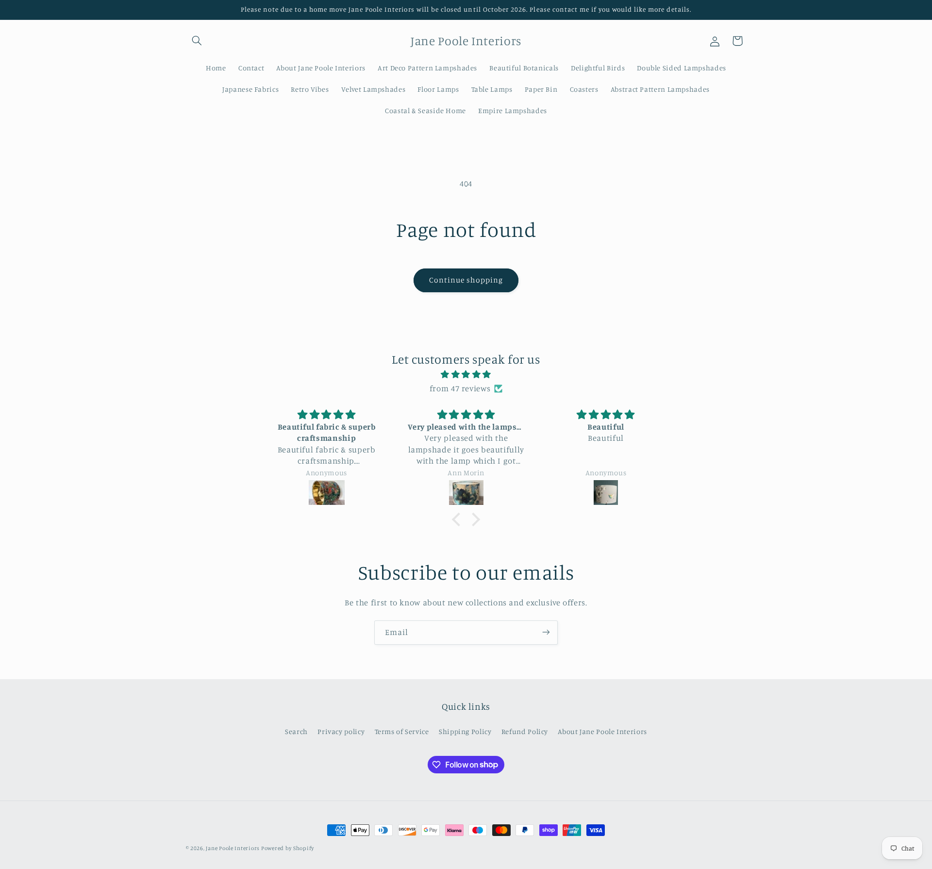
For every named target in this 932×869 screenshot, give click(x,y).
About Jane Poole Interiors (602, 731)
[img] (466, 375)
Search (296, 731)
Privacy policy (341, 731)
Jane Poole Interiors (233, 848)
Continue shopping (466, 279)
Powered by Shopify (287, 848)
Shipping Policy (465, 731)
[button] (197, 41)
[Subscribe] (546, 632)
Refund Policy (524, 731)
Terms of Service (402, 731)
